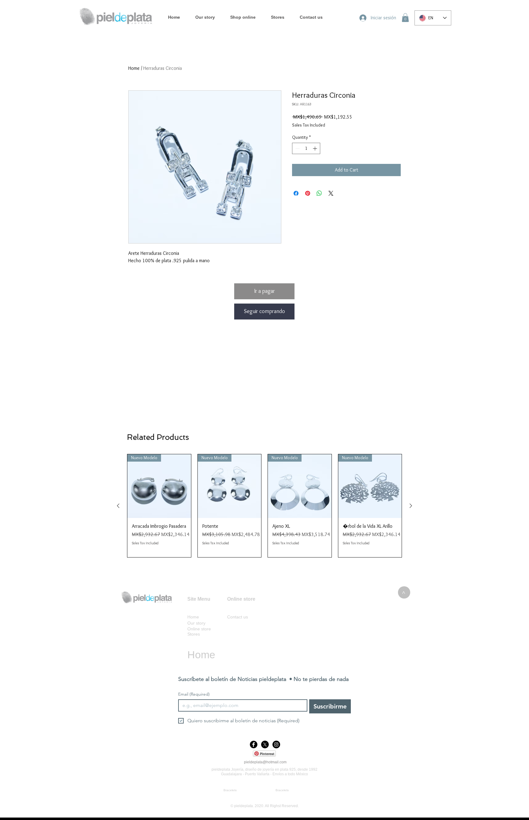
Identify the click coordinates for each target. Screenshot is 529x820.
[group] (264, 506)
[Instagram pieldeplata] (276, 744)
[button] (405, 17)
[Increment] (315, 148)
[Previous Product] (118, 505)
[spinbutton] (306, 148)
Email (194, 694)
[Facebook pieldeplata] (253, 744)
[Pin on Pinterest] (307, 193)
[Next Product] (411, 505)
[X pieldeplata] (265, 744)
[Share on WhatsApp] (319, 193)
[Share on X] (331, 193)
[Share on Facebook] (296, 193)
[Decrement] (297, 148)
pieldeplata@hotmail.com (265, 762)
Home (134, 68)
